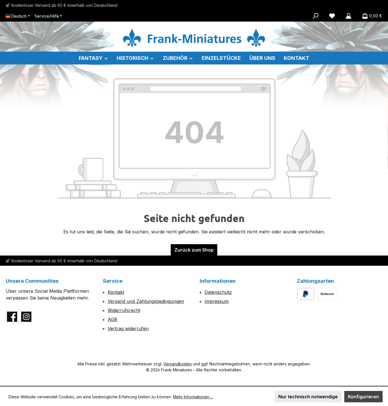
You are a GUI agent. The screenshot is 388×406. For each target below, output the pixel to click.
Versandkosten (177, 363)
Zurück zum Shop (194, 250)
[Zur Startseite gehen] (194, 38)
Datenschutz (218, 292)
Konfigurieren (363, 396)
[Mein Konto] (348, 16)
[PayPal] (306, 294)
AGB (112, 319)
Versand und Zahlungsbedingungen (146, 301)
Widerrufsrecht (124, 310)
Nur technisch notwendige (308, 396)
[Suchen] (315, 16)
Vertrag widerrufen (128, 328)
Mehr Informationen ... (193, 396)
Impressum (217, 301)
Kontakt (116, 292)
